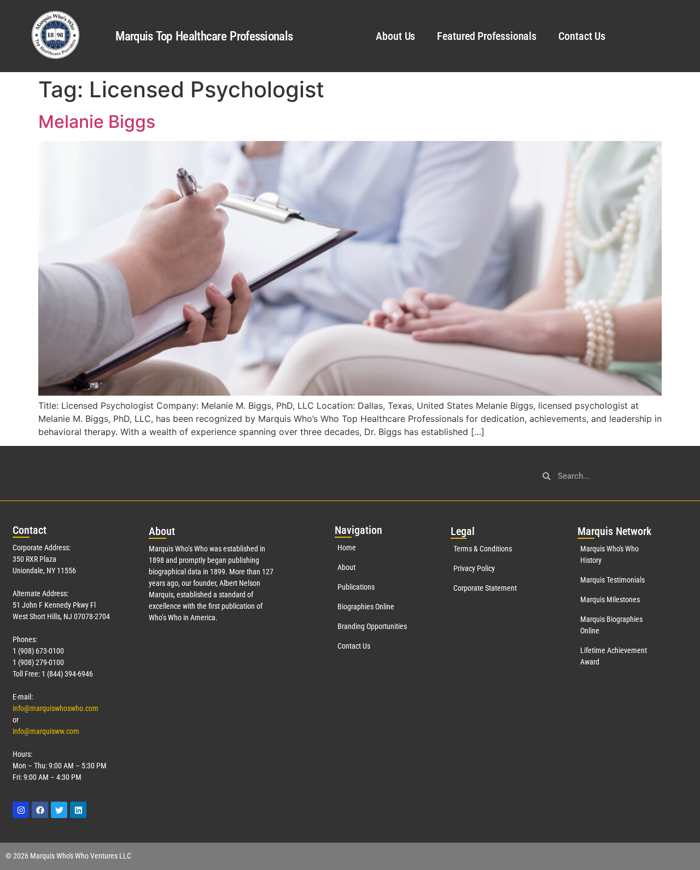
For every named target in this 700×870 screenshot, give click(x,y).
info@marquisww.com (46, 731)
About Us (395, 36)
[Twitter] (59, 810)
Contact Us (581, 36)
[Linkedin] (78, 810)
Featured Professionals (486, 36)
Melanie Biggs (96, 121)
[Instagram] (21, 810)
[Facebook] (40, 810)
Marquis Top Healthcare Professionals (204, 36)
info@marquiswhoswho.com (55, 708)
